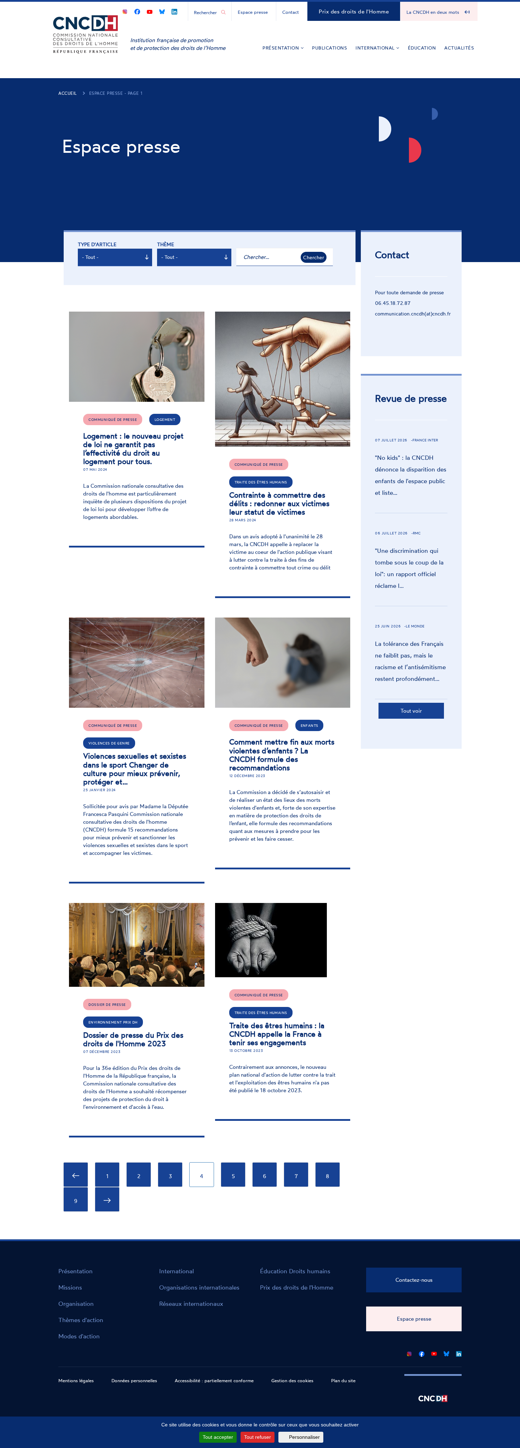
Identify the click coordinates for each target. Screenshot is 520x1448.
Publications (329, 48)
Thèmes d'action (80, 1320)
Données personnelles (134, 1380)
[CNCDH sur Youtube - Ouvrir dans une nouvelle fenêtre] (149, 10)
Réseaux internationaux (191, 1303)
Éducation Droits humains (295, 1271)
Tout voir (411, 710)
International (376, 48)
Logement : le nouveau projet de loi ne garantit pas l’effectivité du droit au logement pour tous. (133, 448)
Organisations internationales (199, 1287)
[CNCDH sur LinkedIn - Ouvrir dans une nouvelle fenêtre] (174, 10)
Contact (290, 12)
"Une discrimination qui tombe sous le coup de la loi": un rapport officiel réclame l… (409, 568)
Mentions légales (76, 1380)
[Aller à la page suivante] (107, 1199)
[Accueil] (85, 45)
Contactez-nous (414, 1279)
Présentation (281, 48)
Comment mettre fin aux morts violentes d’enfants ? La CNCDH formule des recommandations (281, 754)
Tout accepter (218, 1437)
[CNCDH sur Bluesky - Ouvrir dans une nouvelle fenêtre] (162, 10)
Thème (165, 244)
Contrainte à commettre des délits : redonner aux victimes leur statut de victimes (279, 503)
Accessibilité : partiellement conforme (214, 1380)
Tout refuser (257, 1437)
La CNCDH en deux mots (432, 12)
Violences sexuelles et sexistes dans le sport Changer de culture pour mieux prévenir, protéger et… (134, 768)
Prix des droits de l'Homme (354, 11)
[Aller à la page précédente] (75, 1174)
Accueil (67, 93)
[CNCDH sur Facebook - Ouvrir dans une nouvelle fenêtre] (137, 10)
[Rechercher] (223, 12)
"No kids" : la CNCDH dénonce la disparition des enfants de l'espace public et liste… (410, 475)
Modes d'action (79, 1336)
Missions (70, 1287)
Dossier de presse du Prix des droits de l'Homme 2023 (133, 1039)
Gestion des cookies (292, 1380)
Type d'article (97, 244)
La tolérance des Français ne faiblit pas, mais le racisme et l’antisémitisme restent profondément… (410, 661)
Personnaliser (304, 1437)
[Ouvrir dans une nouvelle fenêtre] (125, 10)
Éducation (422, 48)
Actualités (459, 48)
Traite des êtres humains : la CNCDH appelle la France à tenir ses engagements (276, 1034)
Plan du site (343, 1380)
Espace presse (253, 12)
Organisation (76, 1303)
